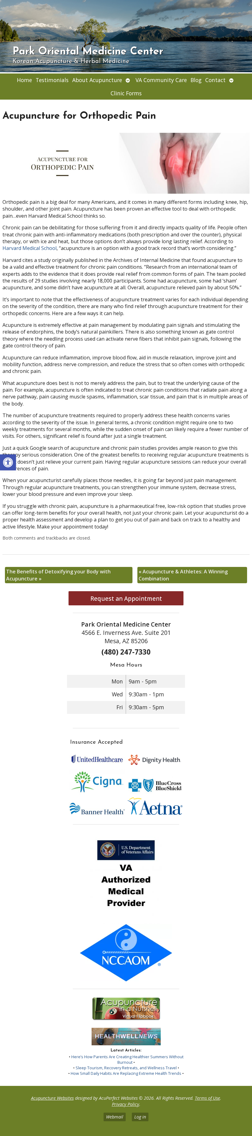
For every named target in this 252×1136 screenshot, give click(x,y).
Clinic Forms (126, 93)
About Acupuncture (97, 80)
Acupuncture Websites (52, 1098)
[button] (8, 462)
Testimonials (52, 80)
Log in (140, 1117)
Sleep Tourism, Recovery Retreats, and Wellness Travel (126, 1068)
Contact (215, 80)
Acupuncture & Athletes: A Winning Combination (183, 575)
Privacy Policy (125, 1104)
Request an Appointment (126, 598)
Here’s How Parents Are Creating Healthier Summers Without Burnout (127, 1059)
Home (24, 80)
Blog (196, 80)
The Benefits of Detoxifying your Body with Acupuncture (58, 575)
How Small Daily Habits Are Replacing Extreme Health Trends (126, 1073)
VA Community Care (161, 80)
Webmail (114, 1117)
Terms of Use (207, 1098)
